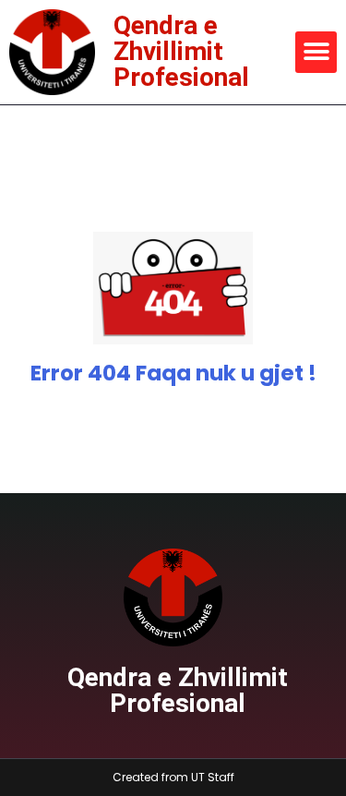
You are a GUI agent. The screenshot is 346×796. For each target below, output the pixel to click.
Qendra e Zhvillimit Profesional (181, 51)
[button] (316, 52)
